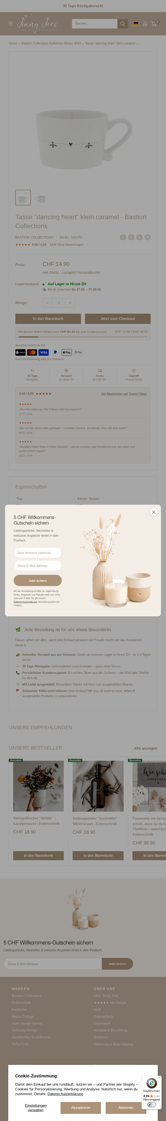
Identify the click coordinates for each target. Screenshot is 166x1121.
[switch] (151, 1104)
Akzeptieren (80, 1108)
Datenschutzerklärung (65, 1094)
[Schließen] (154, 512)
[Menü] (159, 1078)
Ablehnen (125, 1108)
